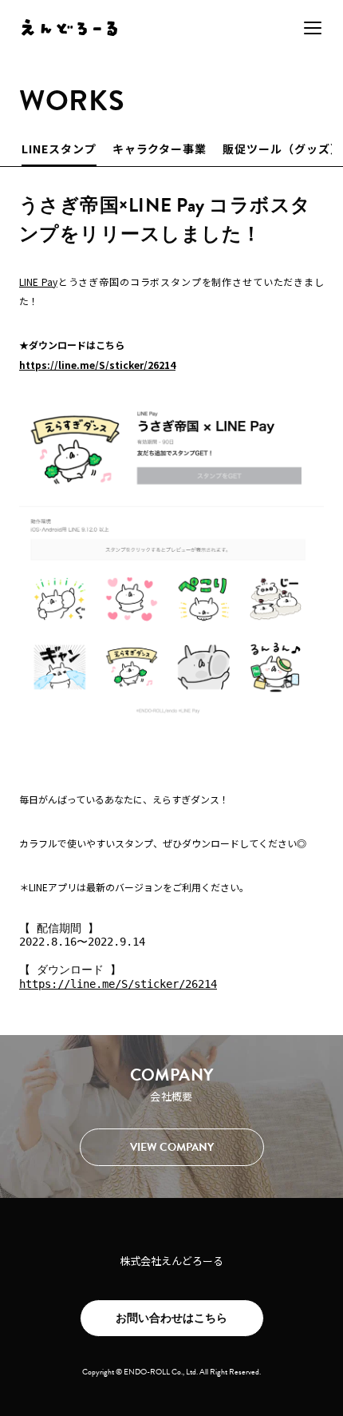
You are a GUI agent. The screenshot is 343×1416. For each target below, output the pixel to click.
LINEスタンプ (59, 149)
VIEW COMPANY (172, 1147)
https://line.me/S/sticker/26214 (97, 364)
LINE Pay (38, 281)
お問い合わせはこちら (171, 1318)
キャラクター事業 (159, 149)
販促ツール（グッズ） (282, 149)
